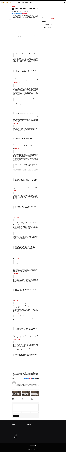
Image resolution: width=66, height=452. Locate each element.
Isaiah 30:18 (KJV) (16, 325)
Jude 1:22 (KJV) (16, 300)
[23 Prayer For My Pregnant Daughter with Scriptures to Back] (26, 393)
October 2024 (15, 438)
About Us (31, 2)
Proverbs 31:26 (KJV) (17, 339)
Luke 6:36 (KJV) (16, 123)
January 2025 (15, 435)
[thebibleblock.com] (6, 2)
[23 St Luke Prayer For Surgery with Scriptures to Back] (35, 393)
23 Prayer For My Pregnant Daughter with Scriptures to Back (25, 398)
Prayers (23, 2)
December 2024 (15, 436)
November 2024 (15, 437)
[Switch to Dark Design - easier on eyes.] (63, 2)
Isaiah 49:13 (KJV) (16, 258)
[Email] (10, 24)
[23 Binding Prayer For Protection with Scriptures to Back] (16, 393)
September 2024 (15, 439)
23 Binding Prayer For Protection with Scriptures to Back (16, 398)
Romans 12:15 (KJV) (17, 313)
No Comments (25, 11)
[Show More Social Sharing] (28, 13)
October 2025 (15, 432)
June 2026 (15, 426)
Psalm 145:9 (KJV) (16, 110)
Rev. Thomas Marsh (16, 11)
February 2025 (15, 434)
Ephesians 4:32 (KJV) (17, 82)
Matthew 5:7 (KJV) (16, 217)
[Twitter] (10, 19)
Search (42, 17)
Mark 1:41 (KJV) (16, 273)
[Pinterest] (10, 22)
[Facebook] (10, 17)
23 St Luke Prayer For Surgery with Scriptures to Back (34, 398)
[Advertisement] (25, 26)
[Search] (64, 2)
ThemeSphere (36, 449)
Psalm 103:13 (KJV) (16, 190)
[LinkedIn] (10, 20)
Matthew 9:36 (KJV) (16, 40)
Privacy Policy (27, 2)
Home (13, 2)
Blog (16, 2)
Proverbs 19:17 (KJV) (17, 148)
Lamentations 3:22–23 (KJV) (18, 230)
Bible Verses (19, 2)
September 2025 (15, 433)
